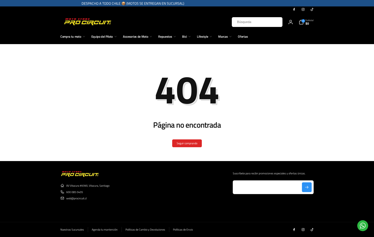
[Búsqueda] (276, 22)
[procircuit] (79, 176)
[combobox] (257, 22)
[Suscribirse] (307, 187)
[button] (306, 22)
